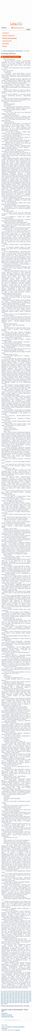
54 (21, 996)
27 (7, 994)
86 (18, 1001)
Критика (4, 46)
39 (10, 995)
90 (30, 1001)
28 (10, 994)
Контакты (17, 1030)
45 (27, 995)
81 (4, 1001)
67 (27, 998)
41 (16, 995)
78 (27, 999)
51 (13, 996)
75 (18, 999)
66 (24, 998)
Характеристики (7, 40)
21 (21, 992)
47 (2, 996)
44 (24, 995)
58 (2, 998)
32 (21, 994)
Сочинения (5, 33)
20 (18, 992)
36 (2, 995)
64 (18, 998)
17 (10, 992)
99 (24, 1002)
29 (13, 994)
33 (24, 994)
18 (13, 992)
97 (18, 1002)
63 (16, 998)
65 (21, 998)
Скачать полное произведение (11, 56)
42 (18, 995)
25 (2, 994)
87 (21, 1001)
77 (24, 999)
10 (21, 991)
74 (16, 999)
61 (10, 998)
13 (30, 991)
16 (7, 992)
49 (7, 996)
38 (7, 995)
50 (10, 996)
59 (4, 998)
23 (27, 992)
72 (10, 999)
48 (4, 996)
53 (18, 996)
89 (27, 1001)
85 (16, 1001)
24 (30, 992)
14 (2, 992)
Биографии (5, 43)
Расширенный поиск (18, 27)
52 (16, 996)
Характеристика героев (7, 1016)
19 (16, 992)
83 (10, 1001)
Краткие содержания (8, 35)
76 (21, 999)
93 (7, 1002)
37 (4, 995)
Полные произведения (9, 38)
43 (21, 995)
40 (13, 995)
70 (4, 999)
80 (2, 1001)
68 (30, 998)
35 (30, 994)
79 (30, 999)
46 (30, 995)
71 (7, 999)
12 (27, 991)
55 (24, 996)
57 (30, 996)
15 (4, 992)
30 (16, 994)
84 (13, 1001)
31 (18, 994)
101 (2, 1003)
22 (24, 992)
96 (16, 1002)
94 (10, 1002)
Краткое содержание (7, 1014)
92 (4, 1002)
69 (2, 999)
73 (13, 999)
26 (4, 994)
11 (24, 991)
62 (13, 998)
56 (27, 996)
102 (6, 1003)
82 (7, 1001)
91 (2, 1002)
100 (27, 1002)
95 (13, 1002)
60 (7, 998)
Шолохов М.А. (19, 50)
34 (27, 994)
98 (21, 1002)
